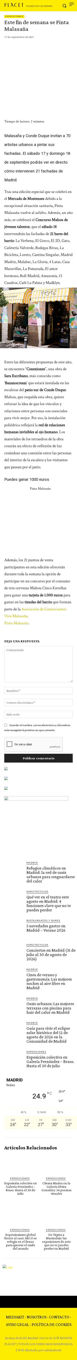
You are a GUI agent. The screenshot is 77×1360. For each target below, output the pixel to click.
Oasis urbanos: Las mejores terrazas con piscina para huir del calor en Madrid (50, 1008)
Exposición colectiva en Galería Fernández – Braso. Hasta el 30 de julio (50, 1061)
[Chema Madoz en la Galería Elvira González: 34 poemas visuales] (56, 1164)
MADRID (32, 862)
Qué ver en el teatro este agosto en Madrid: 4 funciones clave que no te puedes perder (49, 903)
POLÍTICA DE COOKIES (51, 1324)
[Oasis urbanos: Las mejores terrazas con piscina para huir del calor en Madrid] (13, 1005)
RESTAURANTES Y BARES (43, 920)
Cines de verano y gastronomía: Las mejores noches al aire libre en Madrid (49, 981)
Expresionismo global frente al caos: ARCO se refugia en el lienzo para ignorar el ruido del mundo (20, 1241)
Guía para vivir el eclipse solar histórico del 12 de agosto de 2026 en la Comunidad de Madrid (48, 1035)
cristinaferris (52, 1350)
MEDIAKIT (15, 1317)
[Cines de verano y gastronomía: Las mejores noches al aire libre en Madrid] (13, 977)
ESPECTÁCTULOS (37, 891)
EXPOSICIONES (14, 16)
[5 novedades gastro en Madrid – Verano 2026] (13, 928)
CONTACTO (59, 1317)
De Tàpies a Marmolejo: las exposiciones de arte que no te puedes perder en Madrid (56, 1241)
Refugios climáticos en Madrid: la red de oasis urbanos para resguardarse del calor (51, 874)
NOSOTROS (36, 1317)
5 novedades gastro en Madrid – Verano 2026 (46, 927)
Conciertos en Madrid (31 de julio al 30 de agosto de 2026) (51, 954)
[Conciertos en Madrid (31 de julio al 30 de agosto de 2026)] (13, 952)
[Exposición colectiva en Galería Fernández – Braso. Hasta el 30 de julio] (13, 1059)
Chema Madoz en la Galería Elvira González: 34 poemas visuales (56, 1188)
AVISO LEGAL (17, 1324)
